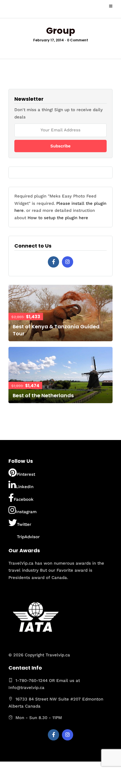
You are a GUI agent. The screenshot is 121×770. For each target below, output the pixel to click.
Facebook (23, 499)
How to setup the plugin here (58, 217)
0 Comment (77, 40)
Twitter (24, 524)
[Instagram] (67, 262)
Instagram (26, 511)
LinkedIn (24, 486)
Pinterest (26, 474)
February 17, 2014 (48, 40)
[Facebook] (53, 262)
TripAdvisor (28, 536)
